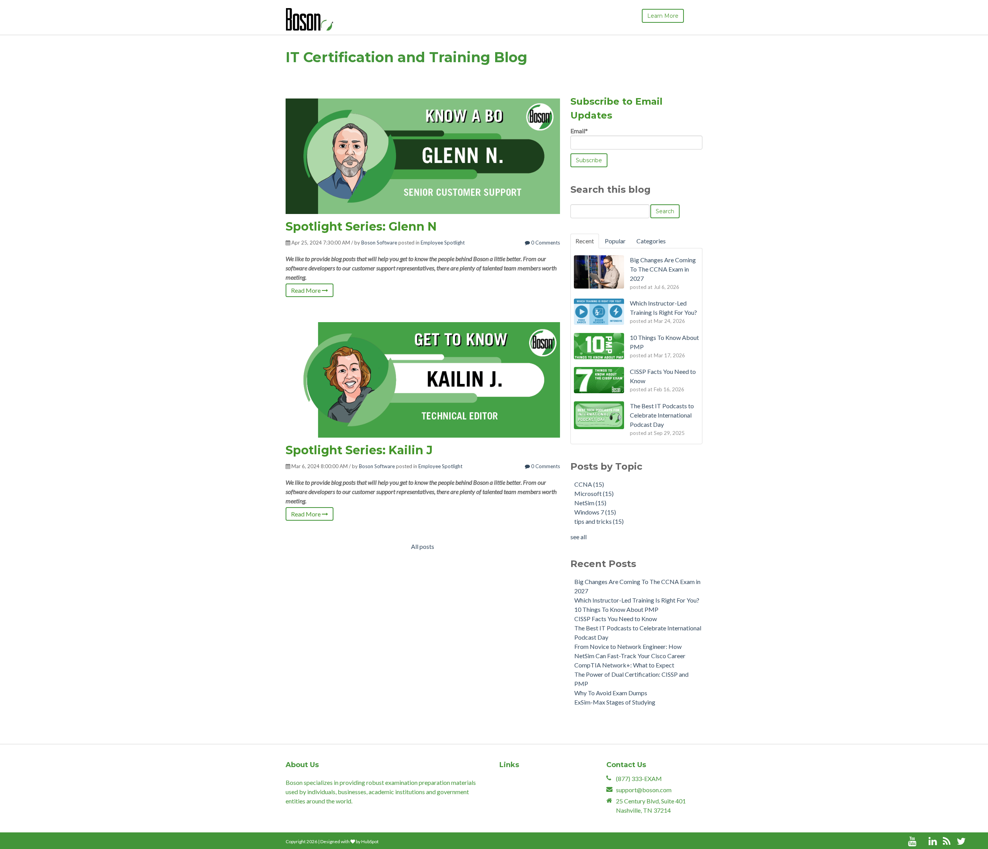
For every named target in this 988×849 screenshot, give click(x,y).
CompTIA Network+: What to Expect (624, 665)
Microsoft (594, 493)
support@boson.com (644, 789)
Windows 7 (595, 512)
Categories (651, 241)
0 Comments (545, 242)
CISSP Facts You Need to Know (615, 618)
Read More (306, 290)
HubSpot (370, 841)
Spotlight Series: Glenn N (361, 226)
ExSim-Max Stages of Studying (614, 702)
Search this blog (610, 189)
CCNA (589, 484)
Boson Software (379, 242)
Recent (584, 241)
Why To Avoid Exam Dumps (610, 692)
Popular (615, 241)
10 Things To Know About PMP (616, 609)
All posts (422, 546)
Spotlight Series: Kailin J (359, 450)
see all (578, 536)
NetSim (590, 502)
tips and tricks (599, 521)
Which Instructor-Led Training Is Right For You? (636, 600)
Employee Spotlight (443, 242)
